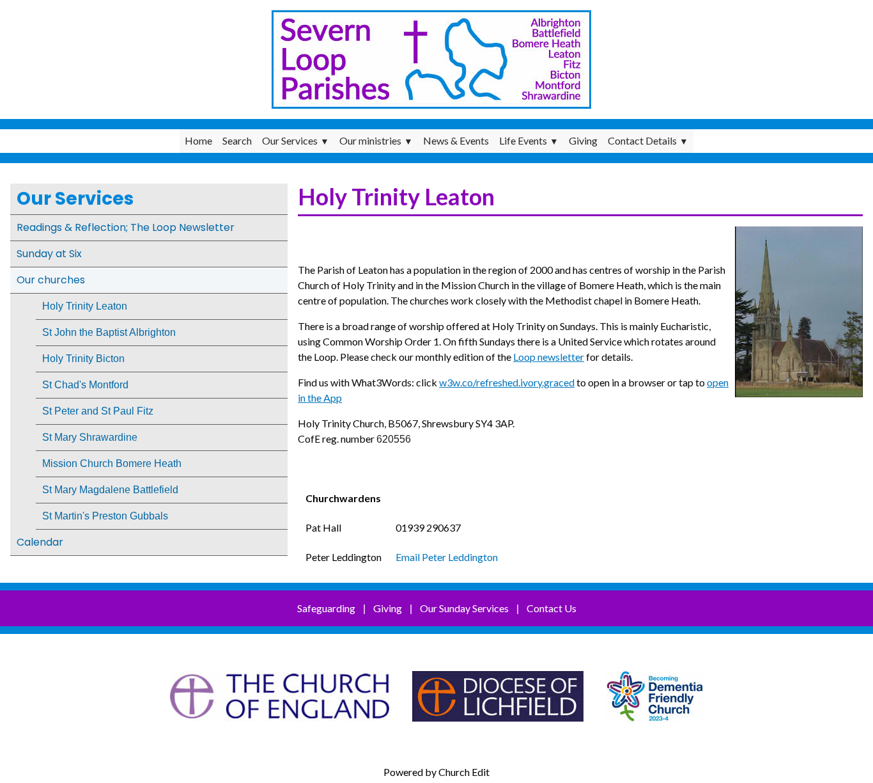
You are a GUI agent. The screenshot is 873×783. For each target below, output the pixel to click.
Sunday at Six (49, 253)
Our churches (51, 280)
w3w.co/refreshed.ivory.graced (507, 382)
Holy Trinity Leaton (84, 306)
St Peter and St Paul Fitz (97, 411)
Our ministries (370, 140)
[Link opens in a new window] (279, 728)
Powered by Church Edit (436, 772)
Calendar (40, 542)
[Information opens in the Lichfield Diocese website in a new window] (654, 728)
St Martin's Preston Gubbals (105, 515)
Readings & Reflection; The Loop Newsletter (126, 227)
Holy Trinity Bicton (83, 358)
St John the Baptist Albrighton (109, 332)
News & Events (456, 140)
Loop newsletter (548, 357)
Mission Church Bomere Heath (112, 463)
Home (198, 140)
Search (237, 140)
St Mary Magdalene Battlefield (110, 489)
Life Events (523, 140)
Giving (583, 140)
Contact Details (642, 140)
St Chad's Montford (85, 384)
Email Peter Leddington (447, 557)
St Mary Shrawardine (89, 437)
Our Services (290, 140)
